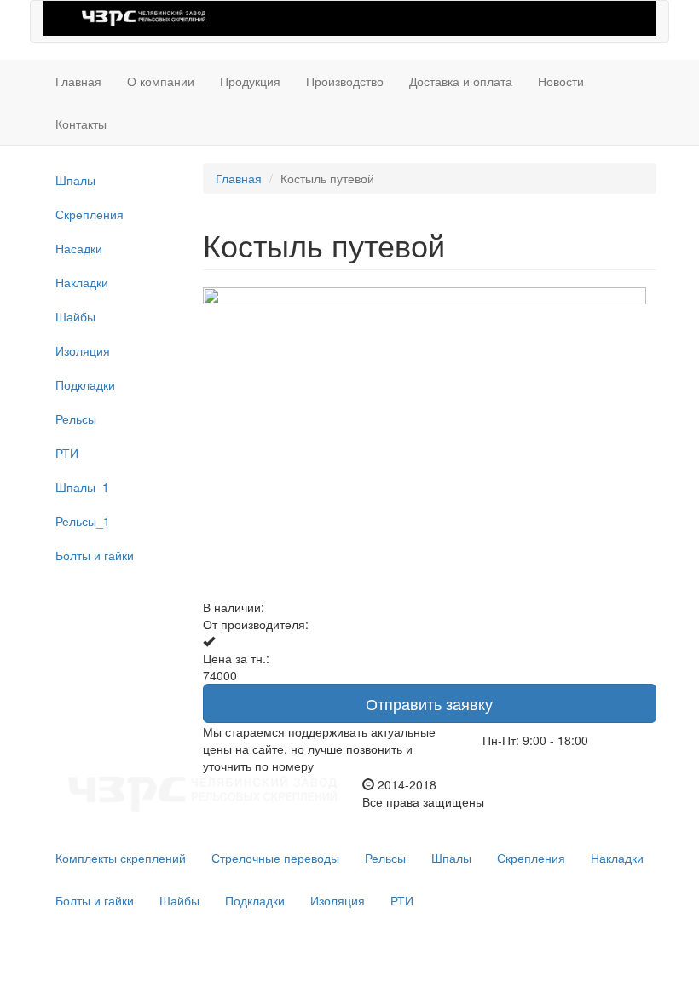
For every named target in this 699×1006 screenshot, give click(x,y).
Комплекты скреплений (120, 857)
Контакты (81, 123)
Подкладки (85, 384)
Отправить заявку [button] (429, 703)
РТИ (66, 452)
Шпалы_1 (82, 486)
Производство (345, 81)
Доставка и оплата (460, 81)
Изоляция (82, 350)
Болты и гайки (94, 555)
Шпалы (75, 179)
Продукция (250, 81)
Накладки (81, 282)
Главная (78, 81)
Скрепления (89, 214)
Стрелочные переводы (275, 857)
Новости (561, 81)
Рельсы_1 (82, 520)
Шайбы (75, 316)
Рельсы (75, 418)
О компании (160, 81)
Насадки (78, 248)
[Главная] (143, 17)
